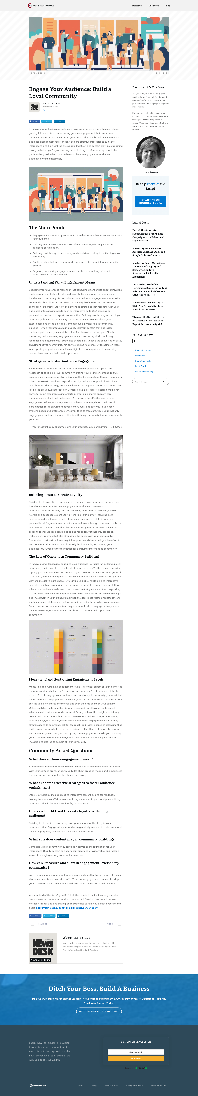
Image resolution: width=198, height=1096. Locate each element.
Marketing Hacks (143, 361)
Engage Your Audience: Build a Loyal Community (70, 92)
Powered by (129, 1068)
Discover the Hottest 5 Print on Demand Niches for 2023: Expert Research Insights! (148, 321)
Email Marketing (143, 350)
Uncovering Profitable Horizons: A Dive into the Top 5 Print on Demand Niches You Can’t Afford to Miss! (150, 289)
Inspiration (140, 355)
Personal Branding (144, 371)
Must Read (140, 366)
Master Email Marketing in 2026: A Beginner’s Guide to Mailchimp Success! (147, 306)
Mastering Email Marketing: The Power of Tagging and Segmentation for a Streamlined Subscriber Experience (148, 269)
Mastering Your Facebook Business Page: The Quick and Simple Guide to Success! (148, 252)
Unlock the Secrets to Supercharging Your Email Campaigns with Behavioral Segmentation (148, 235)
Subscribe (136, 1059)
